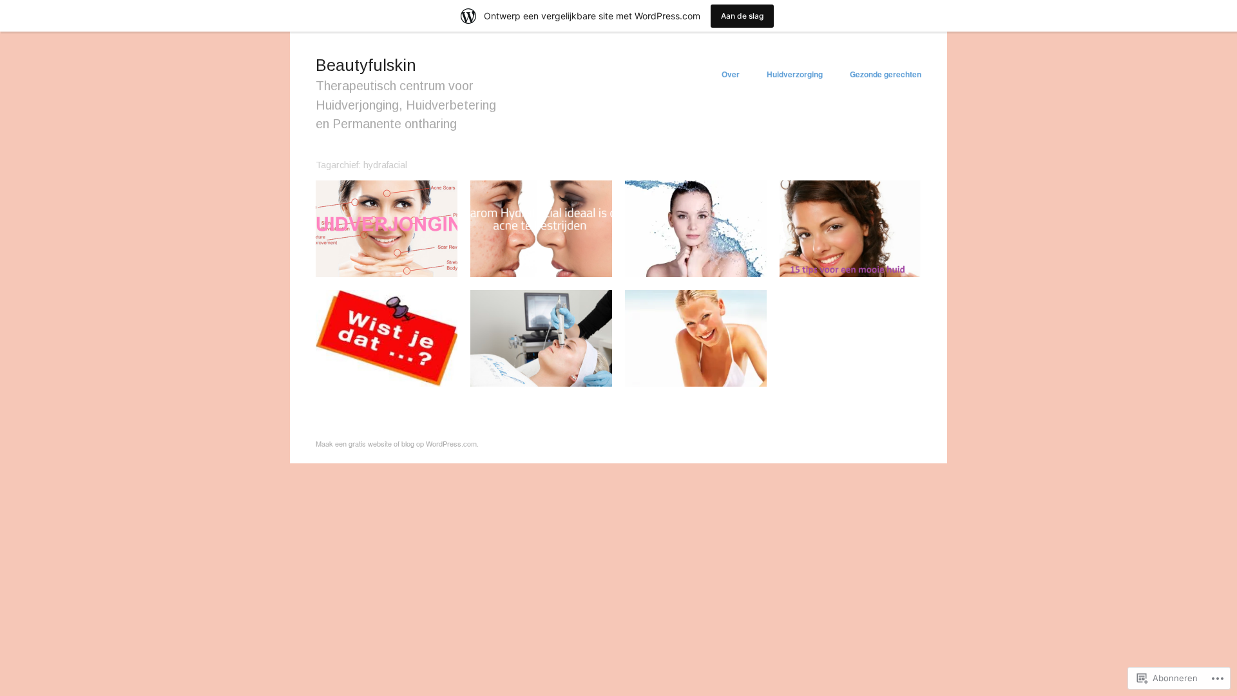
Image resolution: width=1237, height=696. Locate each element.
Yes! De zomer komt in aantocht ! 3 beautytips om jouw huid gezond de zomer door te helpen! (696, 366)
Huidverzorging (795, 74)
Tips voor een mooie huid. (877, 264)
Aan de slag (742, 16)
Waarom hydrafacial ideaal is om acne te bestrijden (546, 260)
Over (731, 74)
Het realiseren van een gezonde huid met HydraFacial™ (545, 370)
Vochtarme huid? (734, 264)
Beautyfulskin (366, 65)
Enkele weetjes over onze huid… (403, 374)
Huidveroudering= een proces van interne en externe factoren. (385, 260)
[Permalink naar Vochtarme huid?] (696, 273)
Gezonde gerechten (885, 74)
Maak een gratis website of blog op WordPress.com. (397, 443)
